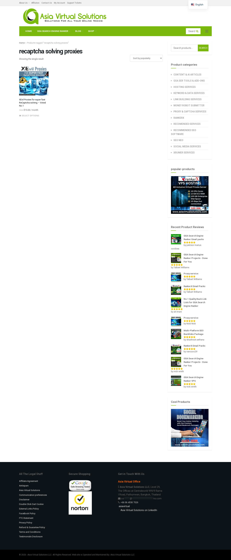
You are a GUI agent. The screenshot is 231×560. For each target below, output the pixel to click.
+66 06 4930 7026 (129, 502)
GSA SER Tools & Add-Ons (189, 80)
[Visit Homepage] (64, 16)
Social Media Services (187, 146)
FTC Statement (26, 518)
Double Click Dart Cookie (31, 504)
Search (203, 48)
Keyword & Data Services (189, 93)
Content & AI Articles (187, 74)
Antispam (24, 485)
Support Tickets (74, 3)
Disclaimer (24, 499)
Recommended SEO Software (183, 132)
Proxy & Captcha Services (190, 111)
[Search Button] (197, 31)
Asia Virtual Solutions (29, 490)
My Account (59, 3)
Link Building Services (188, 99)
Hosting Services (185, 87)
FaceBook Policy (27, 513)
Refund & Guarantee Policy (32, 527)
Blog (78, 31)
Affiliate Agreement (28, 481)
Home (28, 31)
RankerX (179, 117)
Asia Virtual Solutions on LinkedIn (139, 510)
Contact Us (46, 3)
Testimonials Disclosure (30, 536)
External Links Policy (29, 508)
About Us (23, 3)
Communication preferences (33, 495)
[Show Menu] (206, 31)
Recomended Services (187, 124)
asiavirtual (124, 506)
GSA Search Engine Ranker (52, 31)
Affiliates (35, 3)
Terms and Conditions (29, 532)
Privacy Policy (25, 522)
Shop (91, 31)
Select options (30, 115)
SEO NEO (178, 140)
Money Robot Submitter (189, 105)
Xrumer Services (184, 152)
